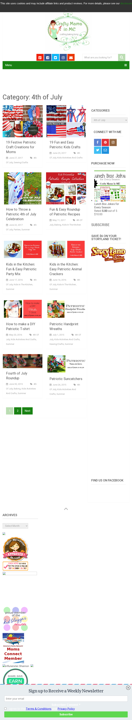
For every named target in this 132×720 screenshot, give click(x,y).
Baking (57, 224)
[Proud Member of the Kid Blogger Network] (15, 631)
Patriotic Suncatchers (66, 379)
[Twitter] (97, 150)
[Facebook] (97, 142)
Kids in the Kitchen (71, 224)
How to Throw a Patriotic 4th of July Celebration (21, 214)
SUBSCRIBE (100, 225)
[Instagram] (113, 142)
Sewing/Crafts (21, 162)
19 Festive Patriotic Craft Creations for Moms (21, 147)
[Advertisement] (108, 369)
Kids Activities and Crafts (69, 157)
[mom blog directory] (15, 569)
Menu (8, 65)
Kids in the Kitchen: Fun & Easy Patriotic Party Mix (21, 269)
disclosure (126, 3)
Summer (25, 229)
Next (27, 410)
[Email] (105, 150)
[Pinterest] (105, 142)
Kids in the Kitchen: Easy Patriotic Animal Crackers (66, 269)
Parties (17, 229)
